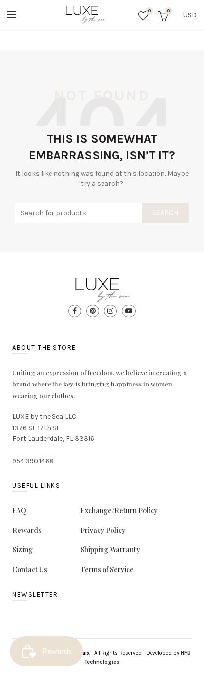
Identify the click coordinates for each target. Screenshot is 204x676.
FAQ (19, 510)
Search (165, 212)
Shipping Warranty (110, 549)
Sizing (22, 549)
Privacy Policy (103, 530)
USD (190, 15)
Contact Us (29, 569)
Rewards (27, 530)
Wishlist (149, 11)
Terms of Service (107, 569)
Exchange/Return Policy (119, 510)
